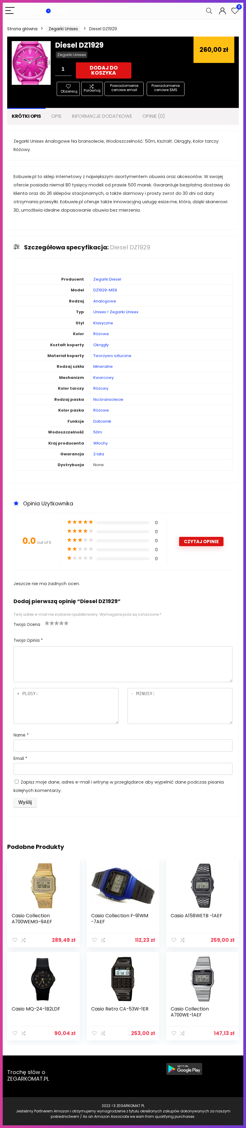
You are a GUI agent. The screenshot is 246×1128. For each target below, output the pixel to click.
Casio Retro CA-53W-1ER (119, 1008)
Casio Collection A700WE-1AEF (190, 1011)
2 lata (98, 454)
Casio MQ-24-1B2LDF (36, 1008)
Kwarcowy (103, 377)
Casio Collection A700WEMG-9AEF (32, 918)
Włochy (100, 443)
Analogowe (104, 301)
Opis (56, 116)
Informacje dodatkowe (102, 116)
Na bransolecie (108, 399)
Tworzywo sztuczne (112, 356)
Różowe (101, 334)
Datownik (102, 421)
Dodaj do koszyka (104, 70)
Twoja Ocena (27, 624)
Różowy (100, 388)
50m (97, 432)
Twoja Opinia (28, 640)
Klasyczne (103, 323)
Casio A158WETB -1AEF (196, 915)
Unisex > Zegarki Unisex (115, 312)
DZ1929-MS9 (105, 290)
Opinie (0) (153, 116)
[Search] (209, 11)
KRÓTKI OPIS (26, 116)
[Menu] (10, 11)
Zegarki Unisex (63, 29)
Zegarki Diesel (107, 279)
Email (20, 758)
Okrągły (101, 345)
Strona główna (22, 29)
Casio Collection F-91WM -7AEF (119, 918)
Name (21, 735)
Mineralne (103, 366)
